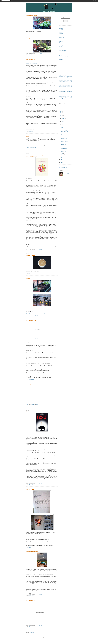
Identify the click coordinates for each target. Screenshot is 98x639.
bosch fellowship (61, 54)
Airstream (27, 404)
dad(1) (62, 80)
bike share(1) (65, 76)
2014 (61, 111)
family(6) (60, 81)
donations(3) (68, 80)
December (63, 118)
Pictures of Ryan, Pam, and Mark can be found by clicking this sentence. (37, 313)
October (62, 121)
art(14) (69, 75)
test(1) (63, 96)
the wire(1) (65, 96)
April (62, 153)
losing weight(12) (68, 86)
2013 (61, 112)
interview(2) (60, 86)
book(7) (70, 76)
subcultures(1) (60, 96)
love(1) (71, 86)
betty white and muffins (31, 320)
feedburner (67, 22)
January (62, 157)
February (62, 156)
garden (30, 54)
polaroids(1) (63, 92)
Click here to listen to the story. (31, 147)
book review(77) (65, 77)
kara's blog (60, 43)
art (30, 547)
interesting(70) (62, 85)
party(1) (59, 91)
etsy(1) (69, 80)
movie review (31, 595)
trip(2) (65, 97)
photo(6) (63, 91)
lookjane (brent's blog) (62, 51)
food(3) (64, 81)
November (63, 119)
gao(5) (59, 82)
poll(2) (65, 92)
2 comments (40, 130)
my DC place (61, 52)
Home (42, 630)
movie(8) (65, 87)
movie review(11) (68, 87)
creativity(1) (60, 80)
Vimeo (37, 404)
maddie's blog (61, 29)
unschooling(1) (68, 97)
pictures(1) (71, 91)
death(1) (64, 80)
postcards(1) (69, 92)
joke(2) (61, 86)
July (62, 125)
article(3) (71, 75)
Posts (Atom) (32, 632)
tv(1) (66, 97)
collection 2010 (61, 36)
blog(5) (67, 76)
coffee (30, 273)
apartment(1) (66, 75)
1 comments (40, 272)
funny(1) (68, 81)
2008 (61, 161)
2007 (61, 162)
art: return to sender (30, 489)
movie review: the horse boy (32, 551)
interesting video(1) (70, 85)
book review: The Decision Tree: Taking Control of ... (66, 136)
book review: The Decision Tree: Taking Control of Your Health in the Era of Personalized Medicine (41, 155)
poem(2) (61, 92)
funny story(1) (71, 81)
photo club (61, 41)
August (62, 124)
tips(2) (59, 97)
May (62, 128)
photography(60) (67, 91)
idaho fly (60, 34)
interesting (31, 131)
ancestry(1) (61, 75)
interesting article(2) (67, 85)
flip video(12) (62, 81)
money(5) (63, 87)
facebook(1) (71, 80)
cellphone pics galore (62, 50)
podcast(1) (60, 92)
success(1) (62, 96)
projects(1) (71, 92)
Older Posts (56, 630)
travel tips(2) (63, 97)
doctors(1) (65, 80)
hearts (27, 136)
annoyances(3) (64, 75)
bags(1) (63, 76)
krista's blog (61, 48)
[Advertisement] (64, 66)
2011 (61, 115)
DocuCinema (33, 404)
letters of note (61, 38)
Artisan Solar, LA (61, 30)
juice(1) (63, 86)
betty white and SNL (30, 600)
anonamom (61, 33)
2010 (61, 117)
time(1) (71, 96)
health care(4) (67, 82)
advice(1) (60, 75)
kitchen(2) (64, 86)
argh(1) (67, 75)
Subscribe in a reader (62, 105)
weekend (28, 278)
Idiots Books (61, 28)
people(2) (61, 91)
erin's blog (60, 46)
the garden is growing (30, 39)
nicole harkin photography (63, 47)
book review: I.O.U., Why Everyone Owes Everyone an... (66, 146)
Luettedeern (61, 32)
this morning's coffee (30, 255)
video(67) (61, 98)
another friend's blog (62, 39)
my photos (60, 55)
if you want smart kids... (31, 59)
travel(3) (61, 97)
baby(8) (62, 76)
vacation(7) (71, 97)
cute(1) (61, 80)
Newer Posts (28, 630)
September (63, 122)
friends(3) (66, 81)
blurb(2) (68, 76)
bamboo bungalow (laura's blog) (64, 56)
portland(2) (67, 92)
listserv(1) (66, 86)
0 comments (40, 53)
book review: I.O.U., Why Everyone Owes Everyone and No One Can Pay (41, 412)
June (62, 127)
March (62, 154)
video (30, 626)
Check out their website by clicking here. (32, 145)
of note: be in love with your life (33, 344)
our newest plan (29, 384)
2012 (61, 114)
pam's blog (60, 42)
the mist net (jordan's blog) (63, 58)
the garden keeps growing (31, 15)
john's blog (61, 45)
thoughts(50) (68, 96)
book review (31, 250)
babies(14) (60, 76)
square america (61, 37)
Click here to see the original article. (31, 63)
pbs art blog (61, 59)
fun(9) (67, 81)
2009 (61, 159)
